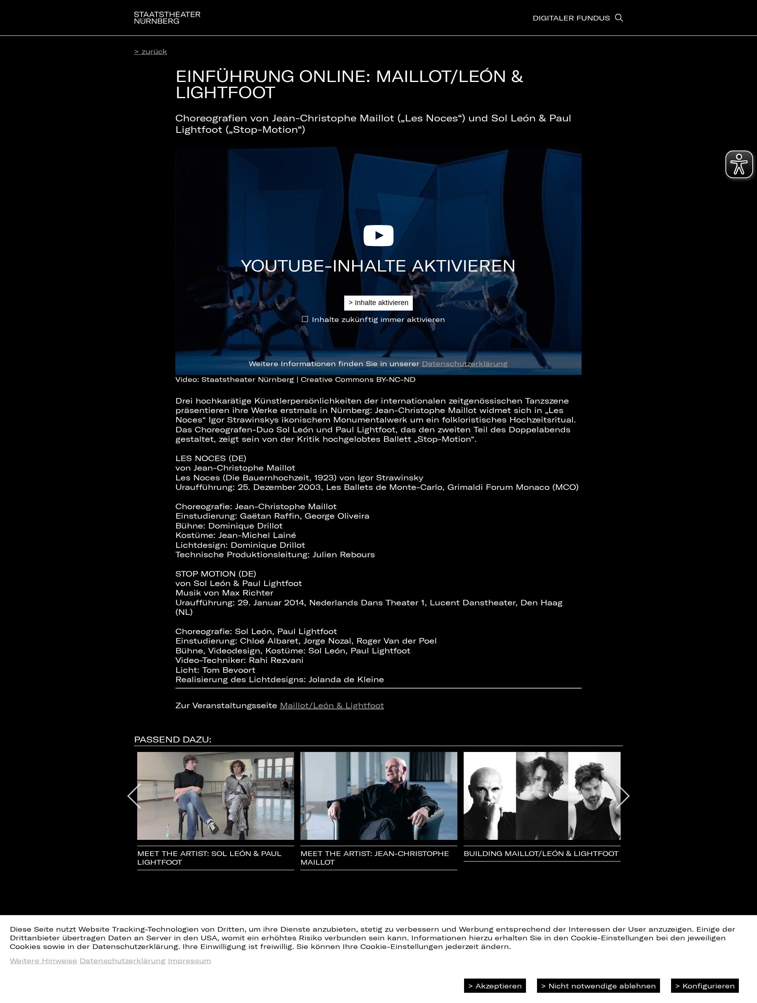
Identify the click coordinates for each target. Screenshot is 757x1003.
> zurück (150, 51)
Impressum (189, 960)
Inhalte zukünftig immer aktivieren (378, 319)
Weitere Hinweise (43, 960)
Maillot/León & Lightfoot (332, 705)
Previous (134, 796)
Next (623, 796)
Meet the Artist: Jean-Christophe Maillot (374, 857)
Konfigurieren (708, 985)
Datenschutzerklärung (465, 363)
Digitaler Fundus (571, 17)
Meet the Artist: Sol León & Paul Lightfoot (209, 857)
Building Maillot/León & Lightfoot (541, 853)
